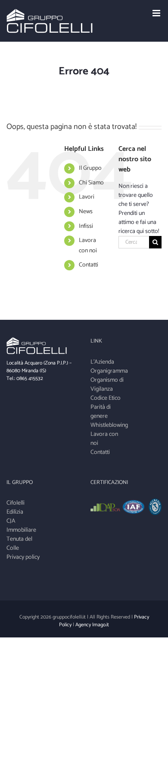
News (86, 212)
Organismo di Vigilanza (107, 385)
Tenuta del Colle (19, 544)
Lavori (86, 197)
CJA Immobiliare (21, 526)
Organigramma (108, 371)
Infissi (86, 226)
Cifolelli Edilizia (15, 508)
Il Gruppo (90, 168)
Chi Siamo (91, 183)
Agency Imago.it (92, 625)
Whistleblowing (108, 425)
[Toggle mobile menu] (157, 13)
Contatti (88, 265)
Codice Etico (105, 398)
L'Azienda (102, 362)
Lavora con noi (88, 246)
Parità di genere (100, 412)
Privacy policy (23, 557)
